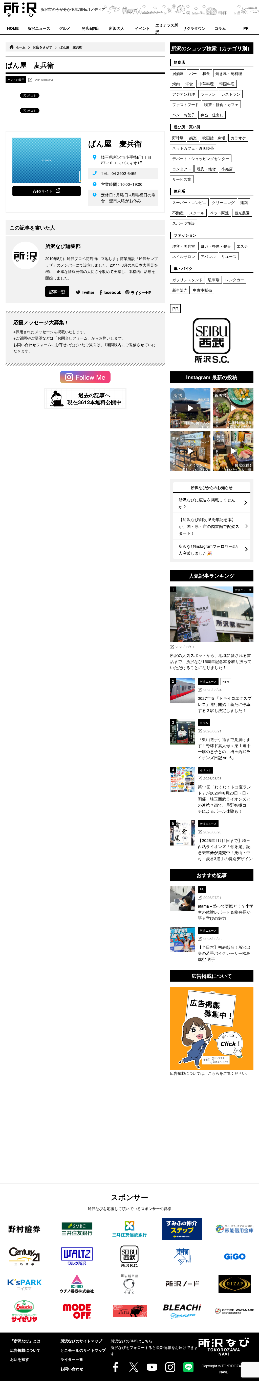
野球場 (178, 137)
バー (193, 73)
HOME (13, 28)
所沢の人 (116, 28)
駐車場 (214, 279)
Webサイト (43, 191)
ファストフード (185, 104)
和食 (206, 73)
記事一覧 (57, 292)
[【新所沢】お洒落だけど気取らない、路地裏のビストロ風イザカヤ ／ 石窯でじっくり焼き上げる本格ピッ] (233, 408)
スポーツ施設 (183, 223)
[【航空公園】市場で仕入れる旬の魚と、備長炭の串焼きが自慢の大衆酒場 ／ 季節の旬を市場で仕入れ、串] (233, 451)
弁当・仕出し (212, 114)
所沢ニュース (39, 28)
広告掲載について (25, 1350)
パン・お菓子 (183, 114)
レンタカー (234, 279)
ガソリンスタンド (187, 279)
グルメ (65, 28)
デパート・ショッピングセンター (200, 158)
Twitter (88, 292)
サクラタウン (194, 28)
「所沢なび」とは (25, 1341)
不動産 (178, 212)
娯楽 (193, 137)
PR (246, 28)
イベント (142, 28)
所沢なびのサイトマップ (81, 1341)
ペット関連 (219, 212)
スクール (196, 212)
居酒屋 (178, 73)
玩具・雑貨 (206, 168)
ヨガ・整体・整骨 (216, 246)
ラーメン (208, 94)
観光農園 (242, 212)
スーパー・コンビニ (189, 202)
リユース (228, 256)
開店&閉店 (91, 28)
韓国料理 (226, 83)
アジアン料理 (183, 94)
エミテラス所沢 (166, 28)
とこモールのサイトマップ (83, 1350)
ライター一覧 (71, 1359)
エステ (242, 246)
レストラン (230, 94)
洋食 (189, 83)
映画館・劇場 (213, 137)
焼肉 (176, 83)
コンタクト (181, 168)
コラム (220, 28)
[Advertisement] (211, 1141)
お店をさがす (42, 47)
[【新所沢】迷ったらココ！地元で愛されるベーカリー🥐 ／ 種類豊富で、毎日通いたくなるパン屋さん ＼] (190, 451)
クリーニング (223, 202)
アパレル (208, 256)
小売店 (227, 168)
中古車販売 (202, 290)
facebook (112, 292)
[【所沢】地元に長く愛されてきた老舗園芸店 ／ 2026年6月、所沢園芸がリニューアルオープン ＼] (190, 408)
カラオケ (238, 137)
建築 (244, 202)
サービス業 (181, 179)
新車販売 (179, 290)
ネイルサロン (183, 256)
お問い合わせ (71, 1368)
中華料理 (206, 83)
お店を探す (19, 1359)
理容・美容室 (183, 246)
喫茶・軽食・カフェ (221, 104)
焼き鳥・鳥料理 (228, 73)
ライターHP (141, 292)
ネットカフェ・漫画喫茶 (193, 148)
